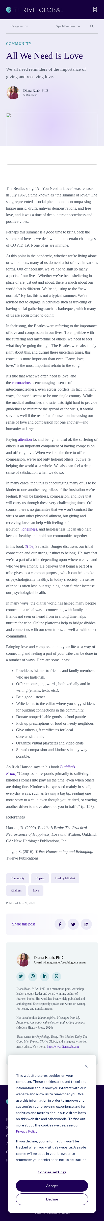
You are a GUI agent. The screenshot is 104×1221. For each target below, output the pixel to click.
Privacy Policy (26, 1131)
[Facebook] (60, 924)
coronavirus (21, 382)
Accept (52, 1185)
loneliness (29, 529)
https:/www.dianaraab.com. (63, 1046)
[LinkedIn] (86, 924)
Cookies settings (52, 1172)
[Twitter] (73, 924)
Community (19, 44)
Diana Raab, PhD (35, 90)
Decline (52, 1199)
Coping (40, 878)
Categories (17, 26)
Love (36, 890)
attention (25, 439)
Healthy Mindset (65, 878)
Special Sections (65, 26)
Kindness (16, 890)
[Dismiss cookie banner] (86, 1066)
